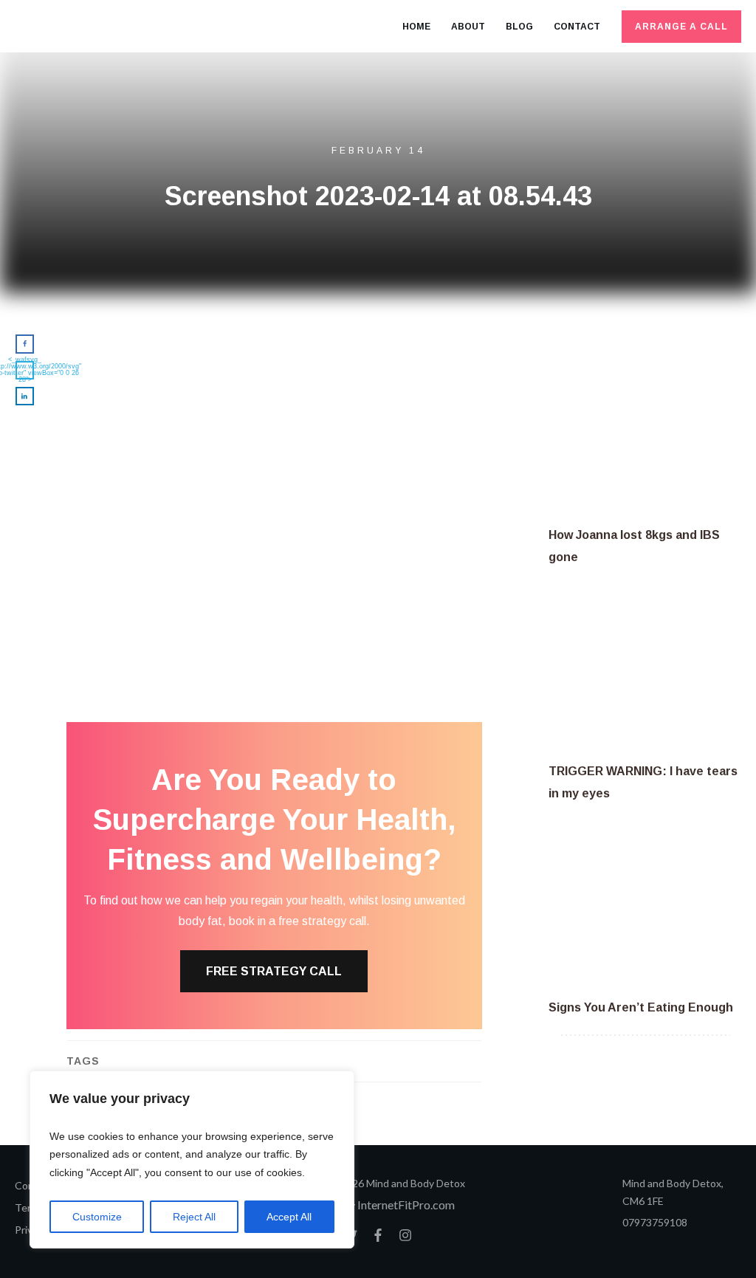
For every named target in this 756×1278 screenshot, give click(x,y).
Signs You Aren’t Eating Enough (641, 1007)
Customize (97, 1217)
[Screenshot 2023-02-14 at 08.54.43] (274, 430)
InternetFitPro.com (406, 1205)
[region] (192, 1160)
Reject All (194, 1217)
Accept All (289, 1217)
